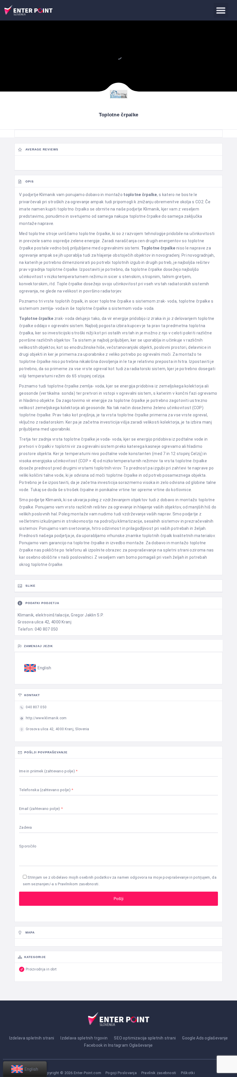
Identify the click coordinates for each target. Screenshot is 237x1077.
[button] (221, 10)
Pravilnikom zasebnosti (78, 884)
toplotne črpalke (140, 194)
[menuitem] (37, 668)
